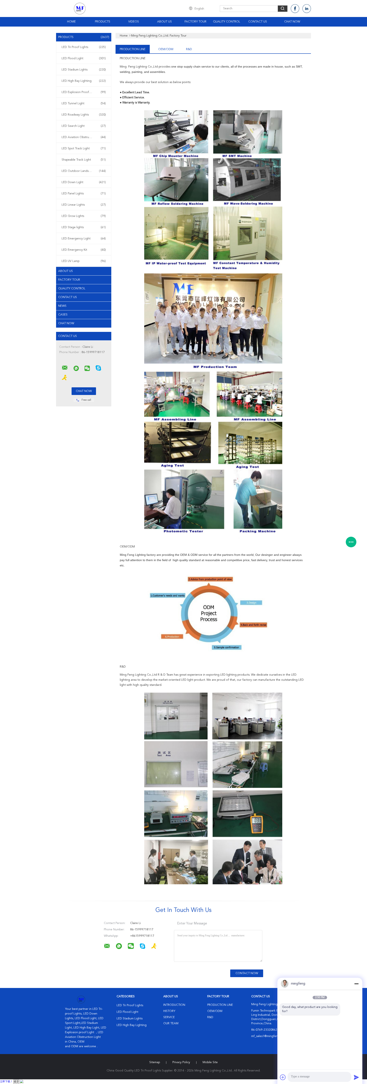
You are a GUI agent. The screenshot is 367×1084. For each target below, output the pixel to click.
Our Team (170, 1023)
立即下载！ (6, 1081)
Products (102, 21)
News (62, 305)
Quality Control (226, 21)
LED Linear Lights (84, 204)
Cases (63, 314)
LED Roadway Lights (84, 114)
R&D (189, 49)
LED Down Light (84, 182)
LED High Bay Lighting (84, 80)
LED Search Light (84, 126)
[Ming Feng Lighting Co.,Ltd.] (65, 367)
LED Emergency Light (84, 238)
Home (71, 21)
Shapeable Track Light (84, 159)
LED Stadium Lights (84, 69)
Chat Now (292, 21)
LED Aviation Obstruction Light (84, 137)
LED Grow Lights (84, 216)
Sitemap (154, 1062)
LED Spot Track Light (84, 148)
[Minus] (356, 983)
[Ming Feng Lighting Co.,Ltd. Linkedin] (306, 8)
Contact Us (257, 21)
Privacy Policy (181, 1062)
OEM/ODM (165, 49)
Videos (133, 21)
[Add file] (283, 1077)
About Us (164, 21)
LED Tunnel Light (84, 103)
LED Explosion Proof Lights (84, 92)
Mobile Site (210, 1062)
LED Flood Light (84, 58)
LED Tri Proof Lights (84, 47)
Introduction (174, 1004)
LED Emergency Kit (84, 249)
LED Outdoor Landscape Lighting (84, 171)
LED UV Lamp (84, 261)
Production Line (132, 49)
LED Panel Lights (84, 193)
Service (169, 1017)
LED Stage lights (84, 227)
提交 (16, 1081)
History (169, 1011)
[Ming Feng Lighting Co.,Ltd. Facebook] (295, 8)
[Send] (356, 1077)
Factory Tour (195, 21)
